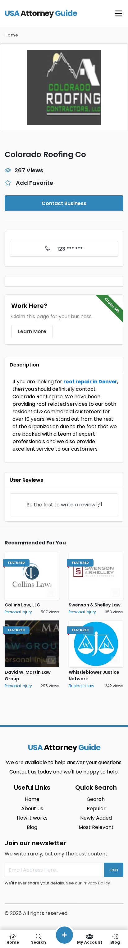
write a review (78, 504)
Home (11, 35)
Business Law (81, 685)
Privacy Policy (96, 883)
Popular (96, 808)
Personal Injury (18, 612)
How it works (32, 817)
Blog (32, 827)
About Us (32, 808)
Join (113, 870)
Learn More (32, 331)
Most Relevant (96, 827)
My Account (89, 942)
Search (96, 799)
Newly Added (96, 817)
